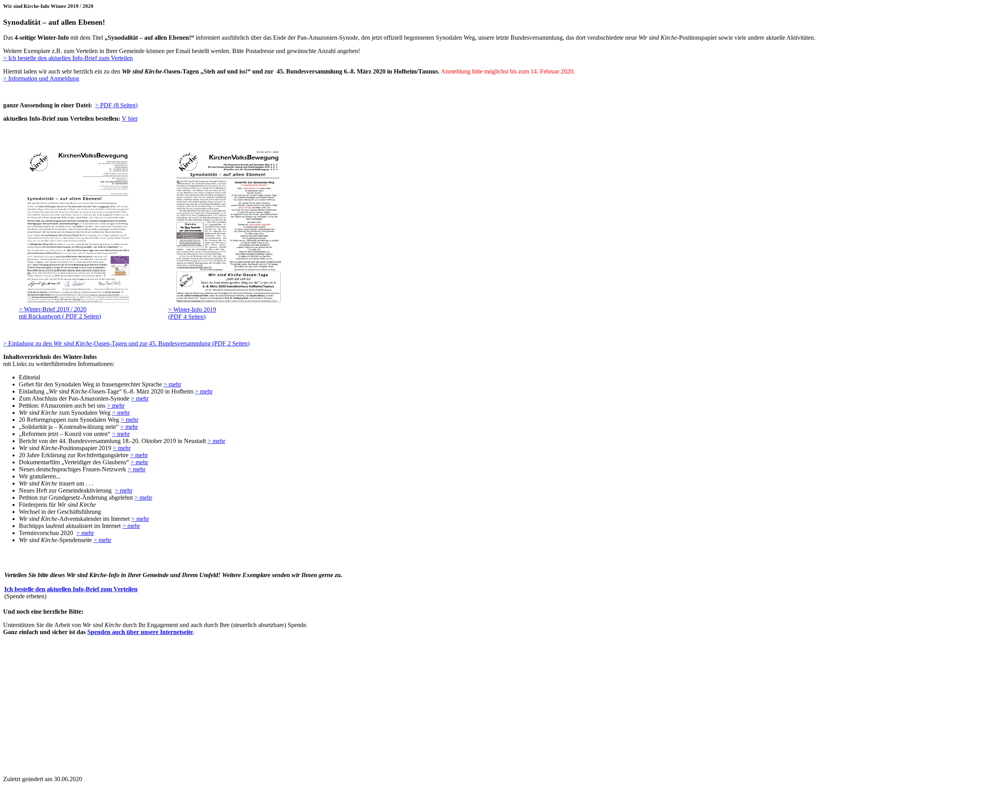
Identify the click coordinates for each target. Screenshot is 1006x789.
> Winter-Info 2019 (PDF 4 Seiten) (192, 313)
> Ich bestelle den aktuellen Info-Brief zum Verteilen (68, 58)
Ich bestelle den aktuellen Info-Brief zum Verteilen (71, 589)
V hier (130, 118)
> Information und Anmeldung (41, 78)
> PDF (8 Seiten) (116, 105)
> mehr (172, 384)
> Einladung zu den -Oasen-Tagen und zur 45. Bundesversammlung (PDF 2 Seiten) (126, 343)
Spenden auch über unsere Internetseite (140, 632)
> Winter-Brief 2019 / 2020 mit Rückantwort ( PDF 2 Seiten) (60, 313)
